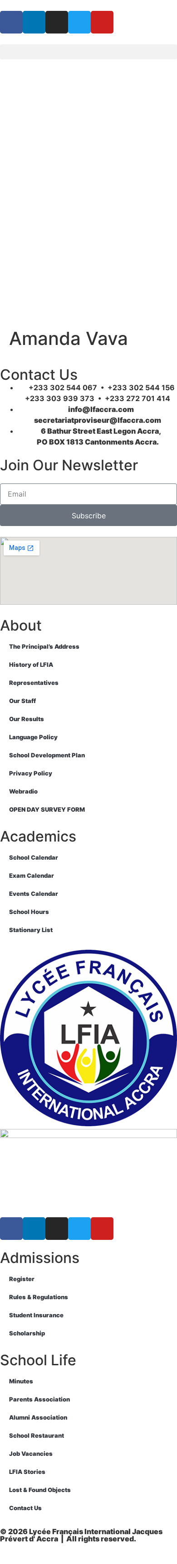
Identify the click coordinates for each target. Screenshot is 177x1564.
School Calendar (33, 857)
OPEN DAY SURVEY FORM (47, 809)
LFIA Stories (27, 1471)
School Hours (29, 911)
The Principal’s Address (44, 646)
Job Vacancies (31, 1453)
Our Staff (22, 700)
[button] (88, 51)
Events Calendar (33, 893)
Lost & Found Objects (40, 1489)
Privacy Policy (30, 773)
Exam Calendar (31, 875)
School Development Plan (47, 755)
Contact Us (25, 1507)
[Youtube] (102, 22)
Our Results (26, 718)
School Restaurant (36, 1435)
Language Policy (33, 737)
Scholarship (27, 1333)
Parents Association (39, 1399)
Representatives (34, 682)
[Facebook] (11, 22)
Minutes (21, 1381)
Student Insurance (36, 1315)
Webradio (23, 791)
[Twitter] (79, 22)
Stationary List (31, 929)
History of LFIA (31, 664)
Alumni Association (38, 1417)
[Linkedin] (34, 22)
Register (21, 1278)
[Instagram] (56, 22)
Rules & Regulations (38, 1297)
